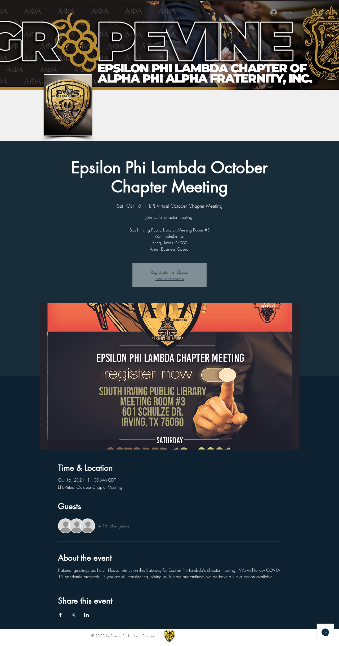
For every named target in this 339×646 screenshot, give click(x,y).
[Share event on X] (73, 615)
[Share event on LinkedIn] (86, 615)
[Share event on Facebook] (60, 615)
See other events (169, 278)
